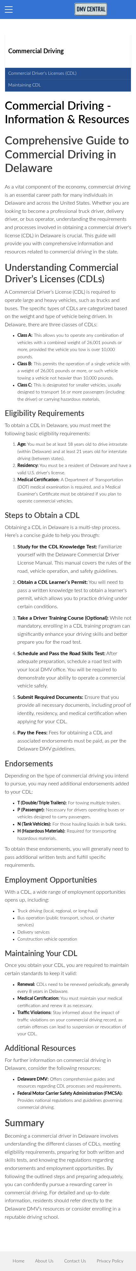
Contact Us (75, 1261)
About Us (44, 1261)
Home (18, 1261)
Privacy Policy (110, 1261)
